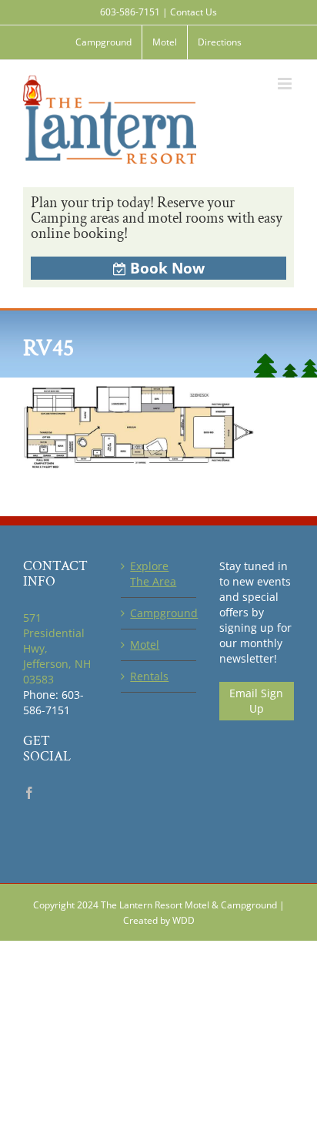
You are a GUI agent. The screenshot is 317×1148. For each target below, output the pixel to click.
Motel (144, 644)
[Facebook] (29, 793)
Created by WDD (159, 920)
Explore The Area (153, 574)
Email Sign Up (256, 701)
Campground (159, 613)
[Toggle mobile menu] (286, 84)
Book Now (167, 268)
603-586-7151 (130, 11)
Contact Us (193, 11)
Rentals (149, 676)
